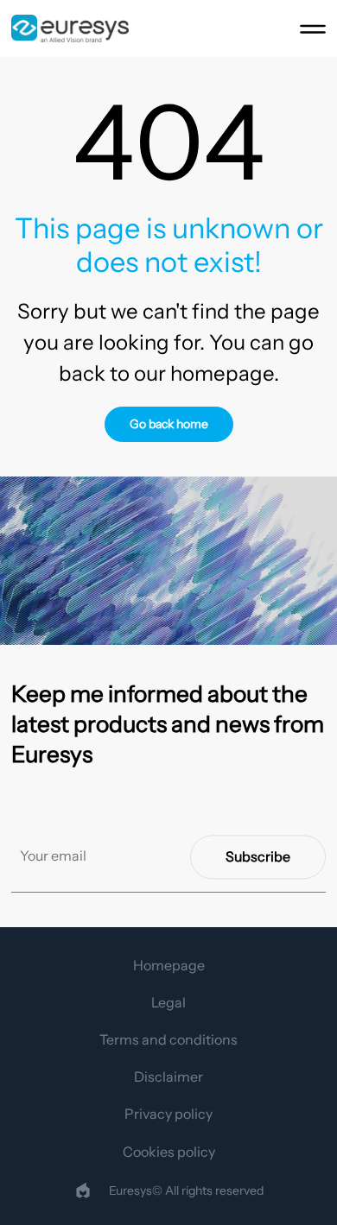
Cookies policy (169, 1151)
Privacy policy (168, 1113)
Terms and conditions (168, 1039)
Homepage (169, 965)
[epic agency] (83, 1190)
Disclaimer (168, 1076)
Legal (168, 1002)
